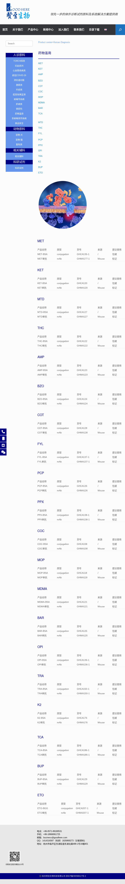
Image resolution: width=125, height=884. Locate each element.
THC (40, 128)
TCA (40, 113)
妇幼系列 (19, 66)
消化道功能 (19, 80)
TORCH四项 (19, 61)
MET (40, 63)
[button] (120, 29)
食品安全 (19, 123)
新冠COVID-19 (19, 75)
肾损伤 (19, 109)
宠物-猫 (19, 140)
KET (40, 69)
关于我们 (18, 29)
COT (40, 86)
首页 (5, 29)
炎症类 (19, 89)
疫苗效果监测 (19, 94)
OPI (40, 150)
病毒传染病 (19, 99)
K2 (39, 161)
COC (40, 91)
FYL (40, 133)
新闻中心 (48, 29)
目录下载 (94, 29)
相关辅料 (19, 156)
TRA (40, 156)
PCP (40, 140)
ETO (40, 172)
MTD (40, 122)
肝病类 (19, 104)
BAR (40, 108)
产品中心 (33, 29)
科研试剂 (19, 168)
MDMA (41, 102)
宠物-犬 (19, 135)
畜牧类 (19, 144)
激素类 (19, 85)
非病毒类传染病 (19, 118)
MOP (40, 97)
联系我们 (79, 29)
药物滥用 (19, 113)
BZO (40, 80)
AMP (40, 74)
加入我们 (63, 29)
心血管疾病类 (19, 70)
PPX (40, 145)
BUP (40, 167)
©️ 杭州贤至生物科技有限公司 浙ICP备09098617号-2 (62, 876)
